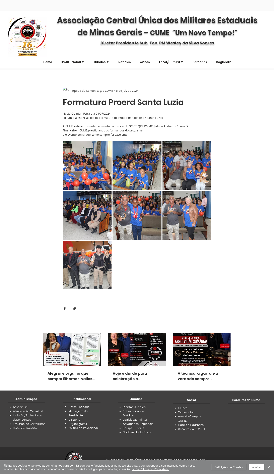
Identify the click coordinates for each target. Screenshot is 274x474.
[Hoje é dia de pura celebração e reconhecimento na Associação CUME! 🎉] (137, 349)
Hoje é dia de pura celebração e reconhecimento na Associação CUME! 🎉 (132, 376)
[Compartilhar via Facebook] (65, 308)
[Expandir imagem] (87, 165)
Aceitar (256, 467)
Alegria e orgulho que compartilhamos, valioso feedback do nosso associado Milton (71, 376)
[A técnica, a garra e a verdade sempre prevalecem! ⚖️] (202, 349)
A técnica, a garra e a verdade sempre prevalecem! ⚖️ (198, 376)
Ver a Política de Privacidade (150, 469)
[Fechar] (269, 467)
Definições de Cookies (229, 467)
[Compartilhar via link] (74, 308)
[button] (171, 63)
